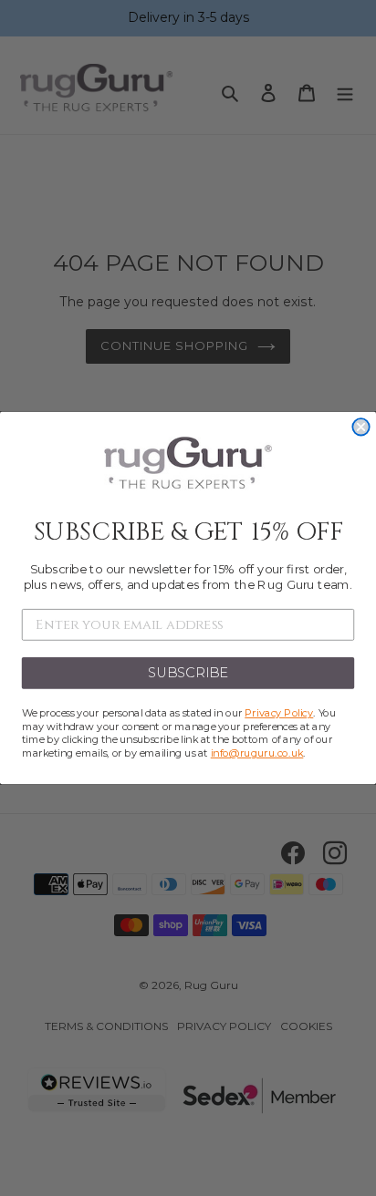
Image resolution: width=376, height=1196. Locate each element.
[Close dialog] (360, 426)
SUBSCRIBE (188, 672)
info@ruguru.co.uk (257, 753)
